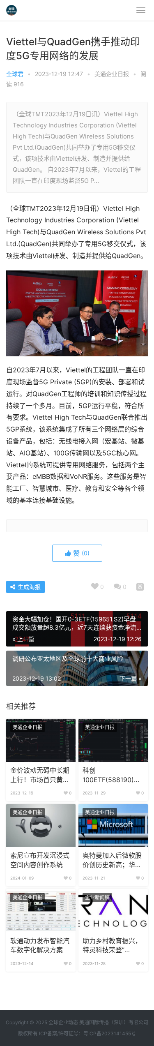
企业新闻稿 (97, 897)
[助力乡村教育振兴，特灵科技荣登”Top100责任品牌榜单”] (113, 911)
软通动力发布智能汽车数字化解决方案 (39, 945)
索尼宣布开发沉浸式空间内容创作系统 (39, 860)
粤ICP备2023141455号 (109, 1033)
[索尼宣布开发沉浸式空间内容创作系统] (41, 825)
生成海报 (28, 586)
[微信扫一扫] (140, 587)
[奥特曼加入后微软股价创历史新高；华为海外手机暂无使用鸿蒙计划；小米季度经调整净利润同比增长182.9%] (113, 825)
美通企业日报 (111, 73)
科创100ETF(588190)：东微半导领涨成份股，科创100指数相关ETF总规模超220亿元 (111, 776)
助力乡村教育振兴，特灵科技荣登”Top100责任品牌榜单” (112, 946)
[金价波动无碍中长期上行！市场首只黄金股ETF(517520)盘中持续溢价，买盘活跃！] (41, 740)
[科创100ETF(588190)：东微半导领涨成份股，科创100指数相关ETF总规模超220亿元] (113, 740)
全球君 (14, 73)
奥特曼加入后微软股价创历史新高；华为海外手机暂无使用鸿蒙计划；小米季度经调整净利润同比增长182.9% (112, 861)
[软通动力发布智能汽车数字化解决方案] (41, 911)
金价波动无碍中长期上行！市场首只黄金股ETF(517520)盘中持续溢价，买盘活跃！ (40, 776)
